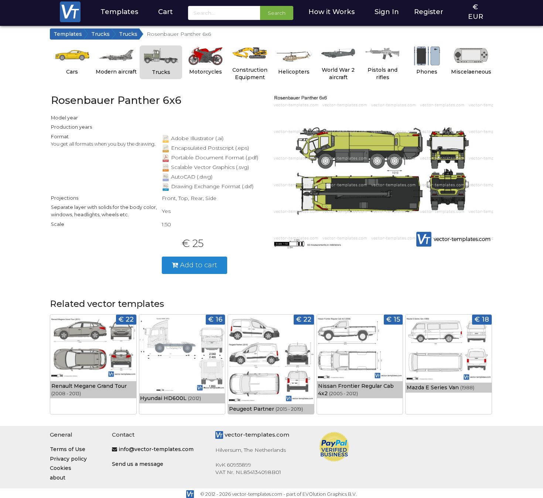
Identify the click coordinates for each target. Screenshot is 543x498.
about (57, 477)
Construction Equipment (249, 74)
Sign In (387, 11)
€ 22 (126, 319)
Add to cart (197, 265)
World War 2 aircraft (338, 74)
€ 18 (482, 319)
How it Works (331, 11)
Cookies (60, 468)
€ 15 (393, 319)
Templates (119, 11)
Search (277, 13)
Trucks (100, 34)
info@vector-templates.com (156, 449)
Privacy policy (68, 458)
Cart (165, 11)
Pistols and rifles (382, 74)
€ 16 (215, 319)
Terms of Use (67, 449)
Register (428, 11)
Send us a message (137, 464)
